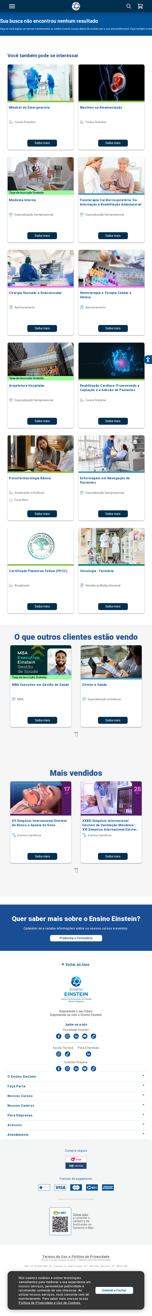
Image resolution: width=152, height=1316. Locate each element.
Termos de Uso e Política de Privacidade (76, 1256)
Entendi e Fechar (114, 1290)
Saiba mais (42, 143)
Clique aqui (80, 1214)
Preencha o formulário (76, 938)
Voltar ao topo (77, 964)
